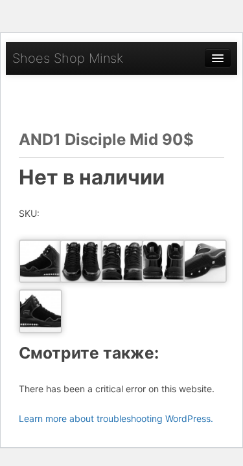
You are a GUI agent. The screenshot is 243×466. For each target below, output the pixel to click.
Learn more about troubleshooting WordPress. (116, 418)
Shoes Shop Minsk (67, 58)
